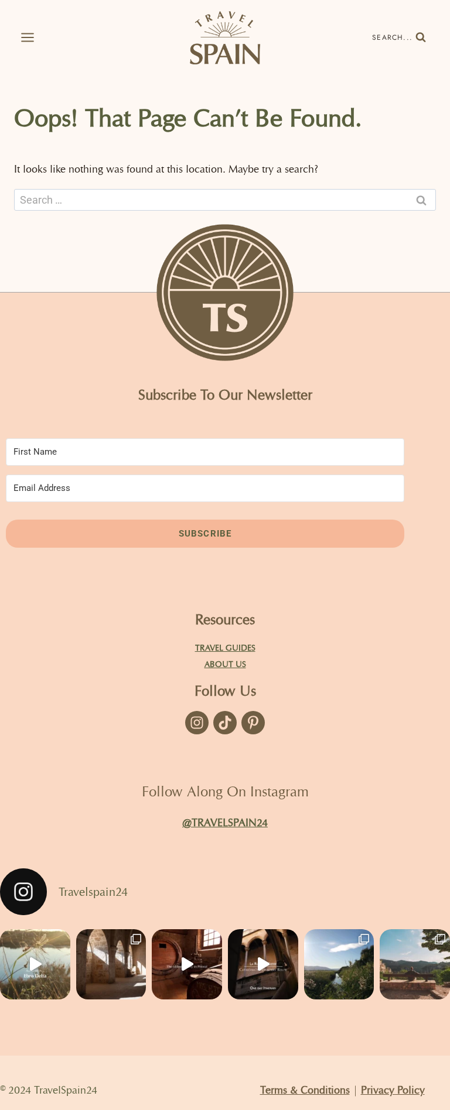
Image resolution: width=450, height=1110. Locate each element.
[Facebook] (197, 722)
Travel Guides (225, 647)
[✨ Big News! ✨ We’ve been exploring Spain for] (339, 964)
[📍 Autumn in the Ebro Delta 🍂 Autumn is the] (35, 964)
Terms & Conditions (305, 1090)
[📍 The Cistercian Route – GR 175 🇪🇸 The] (111, 964)
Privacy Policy (393, 1090)
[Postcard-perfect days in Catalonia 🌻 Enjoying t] (415, 964)
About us (225, 664)
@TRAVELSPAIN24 (225, 822)
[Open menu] (23, 37)
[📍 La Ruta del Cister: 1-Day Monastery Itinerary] (263, 964)
